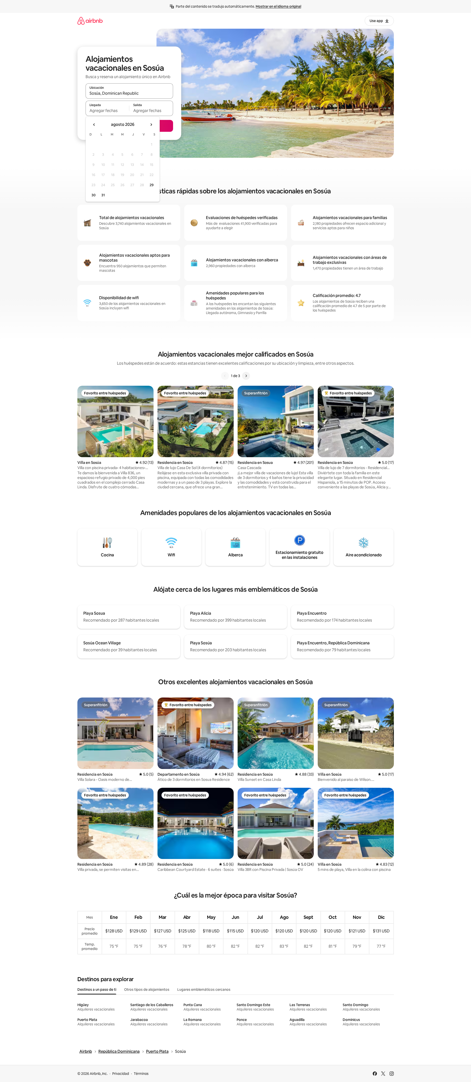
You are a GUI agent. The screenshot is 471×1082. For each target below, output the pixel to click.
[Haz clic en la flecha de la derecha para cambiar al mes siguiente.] (151, 124)
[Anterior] (225, 376)
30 (93, 195)
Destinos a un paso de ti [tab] (96, 989)
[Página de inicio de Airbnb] (90, 20)
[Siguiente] (246, 376)
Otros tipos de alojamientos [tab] (146, 989)
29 (152, 185)
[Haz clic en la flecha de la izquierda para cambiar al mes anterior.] (94, 124)
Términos (141, 1073)
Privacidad (120, 1073)
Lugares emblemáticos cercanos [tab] (203, 989)
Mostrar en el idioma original (278, 6)
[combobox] (129, 93)
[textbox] (107, 110)
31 (103, 195)
